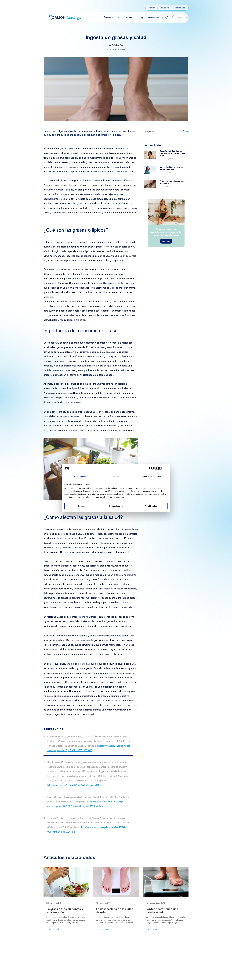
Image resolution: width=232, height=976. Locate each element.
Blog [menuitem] (141, 17)
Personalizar (114, 506)
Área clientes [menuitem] (165, 8)
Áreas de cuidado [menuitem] (111, 17)
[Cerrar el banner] (167, 468)
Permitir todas (151, 506)
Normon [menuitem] (152, 8)
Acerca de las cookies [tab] (152, 476)
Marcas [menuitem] (129, 17)
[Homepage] (64, 17)
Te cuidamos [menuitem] (153, 17)
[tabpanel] (66, 899)
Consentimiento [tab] (80, 476)
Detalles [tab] (116, 476)
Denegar (81, 506)
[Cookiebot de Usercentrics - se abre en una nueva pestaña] (151, 468)
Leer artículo (54, 929)
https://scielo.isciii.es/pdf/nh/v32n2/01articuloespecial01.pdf (74, 785)
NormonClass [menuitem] (180, 8)
